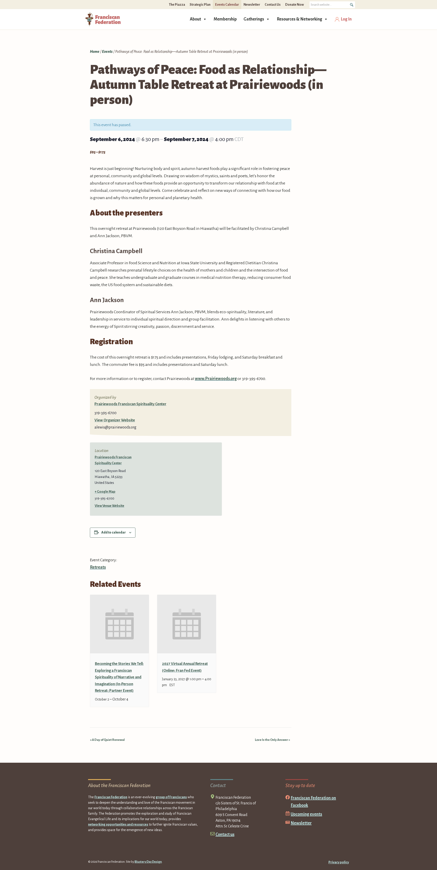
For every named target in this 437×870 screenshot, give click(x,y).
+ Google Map (105, 491)
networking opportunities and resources (118, 824)
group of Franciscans (171, 797)
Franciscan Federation (110, 797)
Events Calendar (227, 4)
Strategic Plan (200, 4)
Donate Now (294, 4)
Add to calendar (113, 532)
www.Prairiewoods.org (216, 378)
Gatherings (254, 19)
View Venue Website (109, 506)
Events (107, 52)
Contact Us (273, 4)
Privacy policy (338, 862)
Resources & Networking (299, 19)
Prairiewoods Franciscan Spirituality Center (130, 404)
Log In (346, 19)
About (195, 19)
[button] (351, 4)
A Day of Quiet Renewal (107, 740)
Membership (225, 19)
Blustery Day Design (148, 861)
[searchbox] (332, 4)
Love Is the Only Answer (272, 740)
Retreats (98, 567)
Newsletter (252, 4)
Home (94, 52)
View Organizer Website (114, 420)
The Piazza (177, 4)
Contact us (225, 834)
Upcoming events (306, 814)
